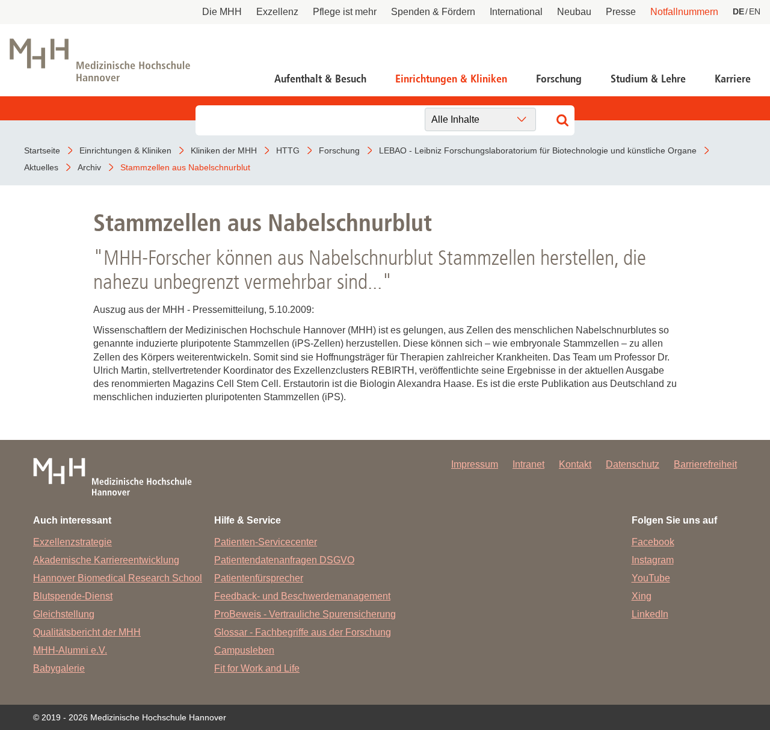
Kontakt (575, 464)
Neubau (574, 12)
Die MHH (222, 12)
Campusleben (244, 650)
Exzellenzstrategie (72, 542)
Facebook (653, 542)
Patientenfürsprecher (258, 578)
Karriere (733, 78)
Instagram (653, 560)
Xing (641, 596)
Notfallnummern (684, 12)
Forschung (559, 78)
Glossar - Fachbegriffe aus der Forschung (302, 632)
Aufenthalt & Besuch (320, 78)
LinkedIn (650, 614)
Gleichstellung (63, 614)
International (516, 12)
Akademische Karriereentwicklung (106, 560)
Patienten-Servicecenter (265, 542)
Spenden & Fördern (433, 12)
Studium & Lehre (648, 78)
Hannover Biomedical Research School (117, 578)
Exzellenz (277, 12)
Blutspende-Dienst (72, 596)
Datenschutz (632, 464)
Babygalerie (59, 668)
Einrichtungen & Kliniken (451, 78)
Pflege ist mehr (345, 12)
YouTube (651, 578)
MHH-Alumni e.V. (70, 650)
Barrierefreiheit (705, 464)
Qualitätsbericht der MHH (87, 632)
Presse (621, 12)
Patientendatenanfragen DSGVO (284, 560)
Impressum (474, 464)
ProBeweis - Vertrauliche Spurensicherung (305, 614)
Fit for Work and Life (257, 668)
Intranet (528, 464)
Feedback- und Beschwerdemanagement (302, 596)
